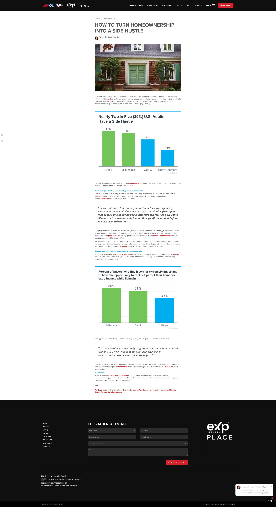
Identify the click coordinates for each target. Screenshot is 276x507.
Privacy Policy (205, 504)
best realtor (108, 390)
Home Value (152, 5)
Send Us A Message (177, 462)
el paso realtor (116, 392)
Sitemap (232, 504)
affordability (122, 367)
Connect (46, 446)
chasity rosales (132, 390)
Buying (45, 430)
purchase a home (123, 254)
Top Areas (166, 5)
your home (169, 367)
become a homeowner (162, 236)
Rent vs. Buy (106, 392)
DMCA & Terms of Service (219, 504)
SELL (188, 5)
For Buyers (99, 390)
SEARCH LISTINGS (136, 5)
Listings (46, 427)
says (167, 339)
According (109, 99)
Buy (178, 5)
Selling (45, 433)
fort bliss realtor (120, 390)
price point (112, 236)
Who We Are (47, 443)
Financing (47, 436)
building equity (125, 246)
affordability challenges (120, 375)
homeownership (136, 183)
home (98, 196)
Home (45, 424)
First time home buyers (148, 390)
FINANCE (198, 5)
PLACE (63, 476)
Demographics (163, 390)
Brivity (50, 504)
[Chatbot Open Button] (270, 501)
